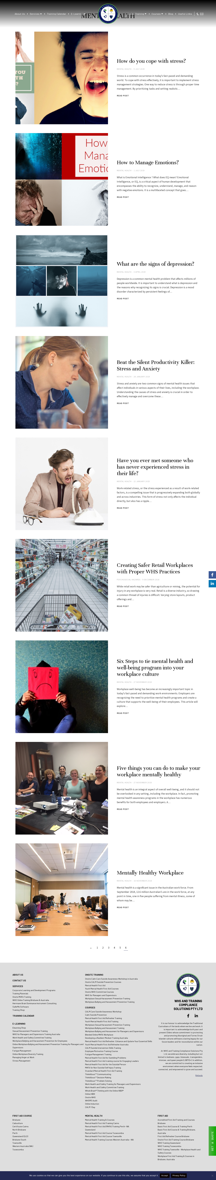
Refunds (199, 1075)
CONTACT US (19, 980)
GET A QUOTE (212, 1141)
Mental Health (124, 69)
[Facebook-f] (188, 1015)
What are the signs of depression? (155, 264)
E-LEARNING (18, 1023)
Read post (123, 95)
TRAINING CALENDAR (23, 1015)
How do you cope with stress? (151, 61)
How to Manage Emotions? (148, 162)
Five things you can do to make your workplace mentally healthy (158, 771)
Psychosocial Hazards (128, 579)
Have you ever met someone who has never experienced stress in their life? (155, 467)
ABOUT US (17, 974)
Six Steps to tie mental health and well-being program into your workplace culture (155, 667)
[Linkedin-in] (196, 1015)
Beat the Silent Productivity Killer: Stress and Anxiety (156, 365)
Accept (164, 1175)
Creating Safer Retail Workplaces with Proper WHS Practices (155, 568)
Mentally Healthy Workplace (150, 873)
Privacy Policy (179, 1175)
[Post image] (61, 78)
